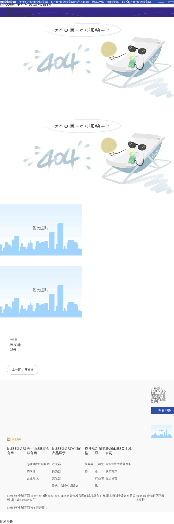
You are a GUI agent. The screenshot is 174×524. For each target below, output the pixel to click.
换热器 (56, 471)
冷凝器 (56, 464)
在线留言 (111, 478)
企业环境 (33, 478)
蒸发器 (29, 369)
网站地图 (7, 521)
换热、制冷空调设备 (65, 485)
